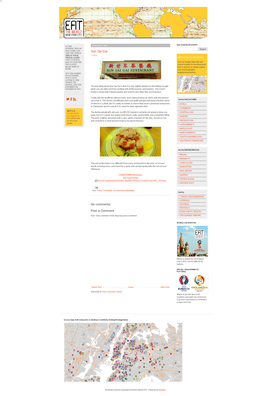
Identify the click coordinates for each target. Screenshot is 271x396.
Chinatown (107, 190)
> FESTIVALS (184, 208)
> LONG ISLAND (185, 163)
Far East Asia (119, 190)
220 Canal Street (130, 178)
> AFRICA (182, 104)
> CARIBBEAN (184, 108)
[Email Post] (96, 187)
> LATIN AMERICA (186, 124)
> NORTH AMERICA (187, 133)
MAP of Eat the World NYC (191, 57)
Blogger (162, 390)
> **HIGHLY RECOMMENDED (191, 197)
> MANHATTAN (184, 167)
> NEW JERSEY (185, 171)
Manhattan (130, 190)
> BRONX (182, 154)
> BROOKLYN (184, 159)
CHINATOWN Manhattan (130, 175)
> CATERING (183, 200)
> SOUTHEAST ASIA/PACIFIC (191, 141)
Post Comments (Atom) (112, 292)
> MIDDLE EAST (185, 128)
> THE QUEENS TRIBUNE (189, 215)
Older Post (164, 287)
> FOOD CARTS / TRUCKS (189, 212)
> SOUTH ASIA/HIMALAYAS (190, 137)
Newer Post (96, 287)
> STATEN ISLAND (186, 179)
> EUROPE (183, 116)
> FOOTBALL (184, 204)
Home (130, 287)
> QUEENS (183, 175)
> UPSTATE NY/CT (186, 183)
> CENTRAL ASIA (185, 112)
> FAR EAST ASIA (185, 120)
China (99, 190)
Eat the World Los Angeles (73, 114)
